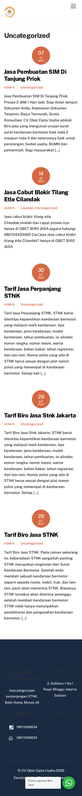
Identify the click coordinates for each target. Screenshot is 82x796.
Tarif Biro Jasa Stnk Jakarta (40, 415)
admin (9, 87)
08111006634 (26, 727)
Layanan (26, 208)
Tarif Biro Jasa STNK (31, 534)
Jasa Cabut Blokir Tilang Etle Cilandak (36, 196)
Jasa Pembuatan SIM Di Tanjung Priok (35, 75)
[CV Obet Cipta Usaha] (9, 15)
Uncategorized (31, 87)
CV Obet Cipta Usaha (38, 770)
